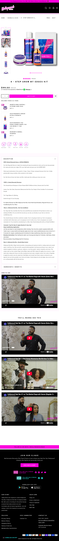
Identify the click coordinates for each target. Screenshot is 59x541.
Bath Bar (32, 507)
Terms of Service (7, 525)
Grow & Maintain (34, 500)
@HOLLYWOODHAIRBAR (37, 447)
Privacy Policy (6, 518)
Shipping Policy (6, 523)
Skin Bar (32, 505)
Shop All (32, 497)
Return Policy (6, 521)
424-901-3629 (43, 518)
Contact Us (23, 518)
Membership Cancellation (9, 528)
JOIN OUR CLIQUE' (29, 465)
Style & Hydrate (34, 502)
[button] (6, 71)
